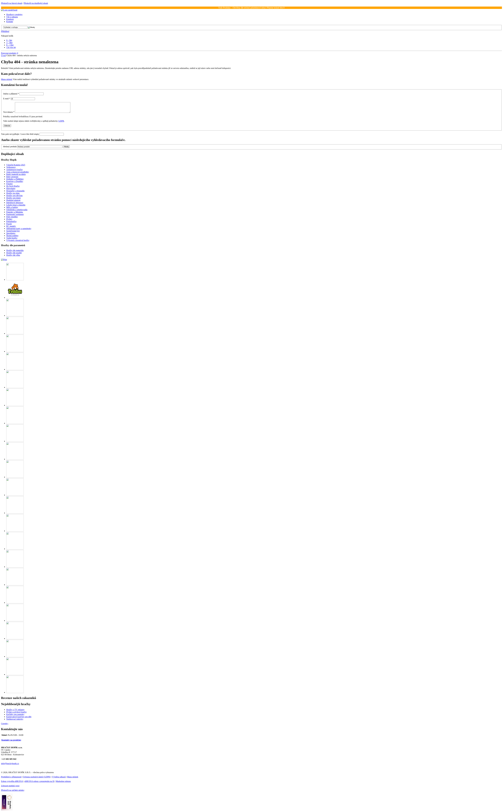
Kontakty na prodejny (11, 740)
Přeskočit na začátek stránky (12, 790)
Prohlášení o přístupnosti (11, 777)
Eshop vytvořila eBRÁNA (12, 781)
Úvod (3, 55)
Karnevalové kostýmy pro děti (18, 717)
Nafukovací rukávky (14, 719)
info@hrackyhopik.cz (10, 763)
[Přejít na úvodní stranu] (9, 10)
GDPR (61, 121)
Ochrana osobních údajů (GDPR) (37, 777)
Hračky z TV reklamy (15, 710)
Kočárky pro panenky (15, 714)
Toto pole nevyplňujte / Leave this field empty (20, 134)
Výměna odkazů (59, 777)
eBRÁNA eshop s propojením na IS (39, 781)
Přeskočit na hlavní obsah (11, 3)
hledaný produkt (10, 146)
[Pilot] (4, 259)
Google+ (4, 723)
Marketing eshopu (63, 781)
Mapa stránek (6, 79)
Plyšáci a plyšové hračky (16, 712)
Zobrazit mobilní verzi (10, 786)
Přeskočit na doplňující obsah (36, 3)
